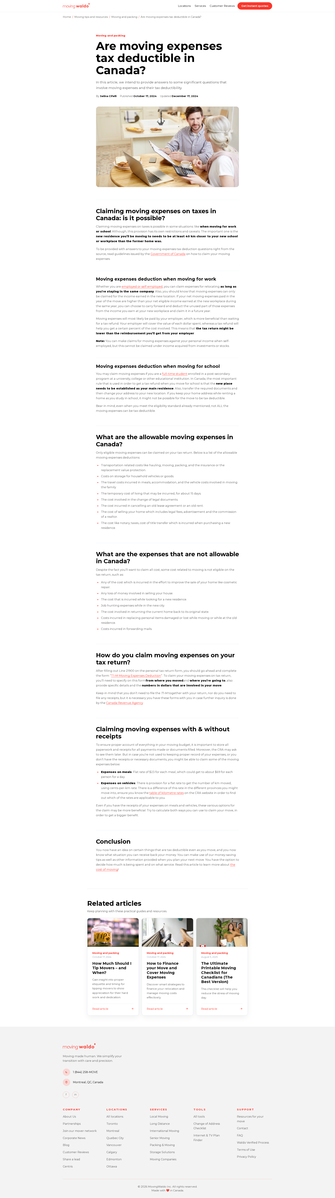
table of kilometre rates (166, 793)
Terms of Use (246, 1149)
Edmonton (114, 1159)
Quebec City (115, 1138)
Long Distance (160, 1123)
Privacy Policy (246, 1156)
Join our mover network (80, 1131)
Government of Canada (168, 254)
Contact (242, 1128)
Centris (68, 1166)
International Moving (164, 1131)
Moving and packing (124, 16)
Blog (66, 1145)
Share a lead (71, 1159)
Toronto (112, 1123)
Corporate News (74, 1138)
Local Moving (159, 1116)
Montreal (112, 1131)
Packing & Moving (162, 1145)
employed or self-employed (142, 286)
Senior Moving (160, 1138)
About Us (69, 1116)
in (75, 1094)
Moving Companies (163, 1159)
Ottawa (111, 1166)
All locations (114, 1116)
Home (67, 16)
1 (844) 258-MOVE (85, 1072)
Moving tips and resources (91, 16)
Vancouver (114, 1145)
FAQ (240, 1135)
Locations (184, 6)
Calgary (111, 1152)
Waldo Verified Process (253, 1142)
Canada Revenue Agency (124, 703)
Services (200, 6)
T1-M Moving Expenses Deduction (136, 675)
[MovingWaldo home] (76, 6)
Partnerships (72, 1123)
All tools (199, 1116)
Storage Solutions (162, 1152)
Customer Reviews (222, 6)
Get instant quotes (254, 6)
